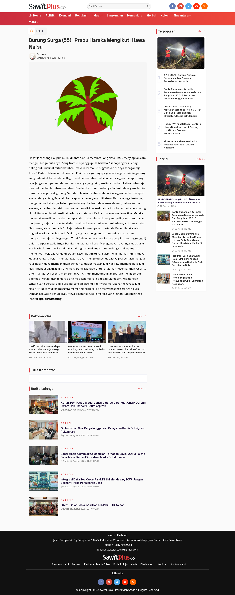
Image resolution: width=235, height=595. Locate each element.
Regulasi (81, 15)
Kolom (165, 15)
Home (36, 15)
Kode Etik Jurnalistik (125, 564)
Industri (97, 15)
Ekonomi (65, 15)
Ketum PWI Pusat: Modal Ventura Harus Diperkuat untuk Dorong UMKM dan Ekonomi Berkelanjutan (103, 404)
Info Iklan (161, 564)
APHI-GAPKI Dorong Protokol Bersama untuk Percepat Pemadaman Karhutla (180, 78)
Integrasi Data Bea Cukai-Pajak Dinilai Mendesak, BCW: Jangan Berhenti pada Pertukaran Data (102, 481)
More (32, 22)
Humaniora (134, 15)
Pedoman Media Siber (97, 564)
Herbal (151, 15)
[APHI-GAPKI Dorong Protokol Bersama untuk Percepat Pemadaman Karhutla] (180, 53)
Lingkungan (115, 15)
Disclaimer (146, 564)
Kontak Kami (178, 564)
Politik (50, 15)
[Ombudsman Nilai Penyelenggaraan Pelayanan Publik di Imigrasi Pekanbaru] (163, 278)
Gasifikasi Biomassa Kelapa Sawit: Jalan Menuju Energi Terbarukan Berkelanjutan (44, 349)
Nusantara (181, 15)
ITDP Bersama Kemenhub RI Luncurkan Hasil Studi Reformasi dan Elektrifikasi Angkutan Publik (126, 349)
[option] (48, 341)
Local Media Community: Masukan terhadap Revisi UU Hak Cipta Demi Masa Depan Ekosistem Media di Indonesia (103, 455)
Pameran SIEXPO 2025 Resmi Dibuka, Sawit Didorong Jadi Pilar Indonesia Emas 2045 (86, 349)
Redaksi (41, 54)
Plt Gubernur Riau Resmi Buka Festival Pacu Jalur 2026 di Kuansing (180, 144)
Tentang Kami (60, 564)
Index (141, 316)
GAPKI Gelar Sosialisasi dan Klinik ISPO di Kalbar (92, 505)
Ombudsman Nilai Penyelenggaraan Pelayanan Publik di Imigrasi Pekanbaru (102, 430)
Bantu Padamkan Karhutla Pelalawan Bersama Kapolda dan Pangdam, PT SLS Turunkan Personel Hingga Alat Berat (182, 94)
